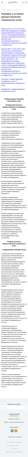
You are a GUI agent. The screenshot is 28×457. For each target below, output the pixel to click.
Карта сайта (14, 448)
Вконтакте (12, 430)
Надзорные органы (14, 445)
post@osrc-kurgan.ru (14, 419)
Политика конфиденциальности (14, 451)
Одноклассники (15, 430)
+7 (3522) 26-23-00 (14, 414)
